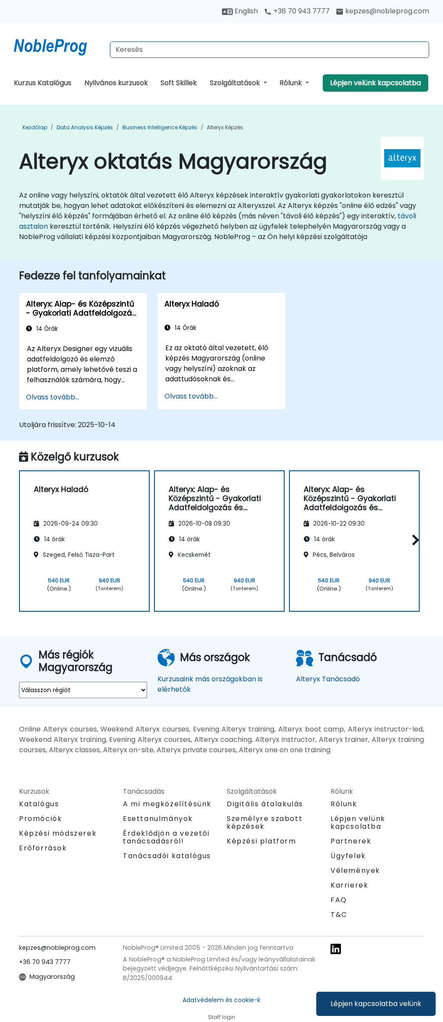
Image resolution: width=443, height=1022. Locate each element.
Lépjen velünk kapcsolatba (375, 83)
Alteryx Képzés (225, 127)
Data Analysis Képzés (85, 127)
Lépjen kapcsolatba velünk (376, 1004)
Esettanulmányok (158, 819)
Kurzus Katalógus (42, 83)
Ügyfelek (348, 856)
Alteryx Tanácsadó (328, 679)
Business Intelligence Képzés (159, 127)
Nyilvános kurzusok (116, 83)
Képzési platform (261, 841)
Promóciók (40, 819)
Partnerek (351, 841)
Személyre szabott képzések (264, 822)
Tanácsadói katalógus (167, 856)
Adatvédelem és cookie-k (221, 1000)
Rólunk (291, 83)
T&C (339, 915)
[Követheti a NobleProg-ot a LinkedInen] (336, 948)
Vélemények (355, 870)
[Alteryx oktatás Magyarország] (58, 45)
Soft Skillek (179, 83)
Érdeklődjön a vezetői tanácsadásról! (166, 837)
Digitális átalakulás (265, 804)
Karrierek (349, 885)
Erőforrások (43, 848)
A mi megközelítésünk (167, 804)
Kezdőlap (34, 127)
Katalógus (39, 804)
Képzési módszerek (57, 833)
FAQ (339, 900)
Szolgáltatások (236, 83)
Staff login (221, 1017)
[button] (413, 539)
